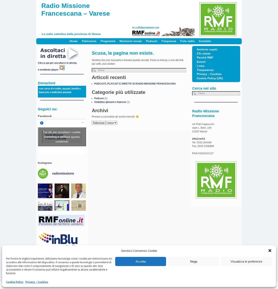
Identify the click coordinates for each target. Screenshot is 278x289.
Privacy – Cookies (36, 282)
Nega (193, 261)
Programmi (108, 41)
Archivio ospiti (207, 49)
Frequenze (169, 41)
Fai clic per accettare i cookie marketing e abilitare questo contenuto (62, 136)
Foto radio (187, 41)
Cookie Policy (14, 282)
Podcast (151, 41)
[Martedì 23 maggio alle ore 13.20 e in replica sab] (45, 191)
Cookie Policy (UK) (210, 78)
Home (74, 41)
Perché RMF (205, 57)
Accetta (141, 261)
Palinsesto (89, 41)
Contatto (205, 41)
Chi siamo (204, 53)
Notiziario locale (130, 41)
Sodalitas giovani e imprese (110, 102)
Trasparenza (205, 70)
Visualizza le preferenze (246, 261)
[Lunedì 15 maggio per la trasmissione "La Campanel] (78, 207)
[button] (270, 251)
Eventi (201, 61)
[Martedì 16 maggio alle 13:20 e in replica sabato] (45, 207)
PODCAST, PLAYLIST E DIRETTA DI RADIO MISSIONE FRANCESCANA (135, 83)
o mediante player (48, 69)
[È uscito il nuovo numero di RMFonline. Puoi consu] (62, 207)
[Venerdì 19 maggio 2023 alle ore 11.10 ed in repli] (78, 191)
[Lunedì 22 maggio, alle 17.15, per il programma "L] (62, 191)
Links (201, 65)
